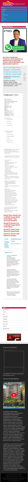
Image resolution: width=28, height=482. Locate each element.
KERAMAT (5, 454)
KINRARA (5, 437)
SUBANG (5, 425)
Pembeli (3, 11)
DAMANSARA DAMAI (18, 457)
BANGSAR (10, 456)
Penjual (3, 13)
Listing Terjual (5, 316)
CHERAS (18, 433)
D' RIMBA (21, 448)
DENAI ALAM (21, 439)
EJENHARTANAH (7, 419)
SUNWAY (22, 444)
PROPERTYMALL (16, 414)
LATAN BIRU (17, 450)
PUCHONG (12, 426)
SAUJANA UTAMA (11, 423)
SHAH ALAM (15, 422)
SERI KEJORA (14, 447)
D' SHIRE (5, 450)
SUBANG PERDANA (16, 440)
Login (3, 16)
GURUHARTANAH (7, 416)
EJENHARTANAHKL (16, 419)
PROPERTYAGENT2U (8, 420)
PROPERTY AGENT (7, 463)
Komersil (4, 311)
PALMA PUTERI (10, 451)
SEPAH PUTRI (7, 453)
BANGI (4, 439)
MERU (5, 445)
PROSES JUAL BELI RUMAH (9, 466)
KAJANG (9, 439)
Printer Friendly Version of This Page (6, 245)
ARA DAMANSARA (11, 460)
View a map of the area (16, 243)
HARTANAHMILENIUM (8, 413)
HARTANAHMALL (14, 470)
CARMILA (22, 451)
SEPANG (10, 437)
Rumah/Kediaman (6, 309)
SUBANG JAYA (19, 423)
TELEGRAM (6, 465)
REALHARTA (15, 416)
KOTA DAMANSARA (17, 420)
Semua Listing (5, 323)
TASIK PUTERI (6, 426)
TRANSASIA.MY (16, 463)
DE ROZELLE (11, 450)
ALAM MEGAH (13, 428)
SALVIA (5, 460)
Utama (3, 7)
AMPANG (5, 456)
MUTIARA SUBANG (12, 425)
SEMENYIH (9, 462)
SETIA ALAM (6, 428)
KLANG (23, 433)
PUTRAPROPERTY (18, 413)
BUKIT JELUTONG (7, 440)
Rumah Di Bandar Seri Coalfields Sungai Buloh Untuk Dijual (12, 225)
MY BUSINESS (12, 465)
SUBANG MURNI (15, 429)
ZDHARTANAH (6, 417)
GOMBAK (22, 426)
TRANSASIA (6, 470)
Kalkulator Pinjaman (6, 328)
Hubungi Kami (4, 18)
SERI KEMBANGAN (17, 437)
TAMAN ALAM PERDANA (14, 431)
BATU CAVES (16, 456)
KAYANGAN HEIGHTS (13, 448)
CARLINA (17, 451)
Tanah (4, 314)
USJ (19, 459)
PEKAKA (12, 453)
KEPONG (18, 426)
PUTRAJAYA (14, 439)
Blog (2, 20)
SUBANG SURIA (10, 445)
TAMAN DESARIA (19, 453)
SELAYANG (5, 433)
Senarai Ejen (5, 326)
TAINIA (22, 459)
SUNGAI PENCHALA (15, 444)
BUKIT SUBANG (21, 428)
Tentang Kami (4, 9)
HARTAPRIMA (6, 411)
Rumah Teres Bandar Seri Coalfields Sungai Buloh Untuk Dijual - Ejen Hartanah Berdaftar (12, 217)
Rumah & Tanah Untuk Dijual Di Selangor (11, 234)
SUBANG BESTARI (7, 422)
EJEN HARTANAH (17, 462)
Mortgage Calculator (6, 242)
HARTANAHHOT (14, 411)
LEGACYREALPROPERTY (16, 417)
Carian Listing (5, 321)
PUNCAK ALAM (7, 434)
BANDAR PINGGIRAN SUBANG (16, 436)
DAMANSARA (7, 444)
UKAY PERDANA (15, 434)
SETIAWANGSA (12, 433)
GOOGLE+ (19, 465)
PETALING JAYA (7, 429)
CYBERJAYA (9, 457)
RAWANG (19, 425)
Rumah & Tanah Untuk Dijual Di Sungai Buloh (11, 230)
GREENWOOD (12, 454)
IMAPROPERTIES (7, 414)
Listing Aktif (5, 319)
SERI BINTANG (18, 445)
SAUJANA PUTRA (7, 459)
